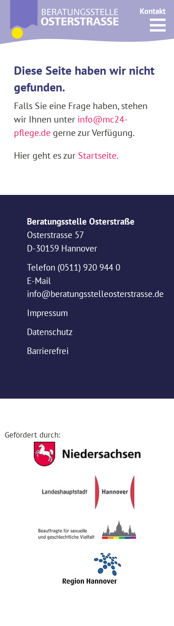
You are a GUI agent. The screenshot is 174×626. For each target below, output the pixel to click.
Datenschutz (50, 331)
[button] (158, 25)
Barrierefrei (48, 350)
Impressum (47, 312)
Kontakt (153, 11)
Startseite (97, 155)
